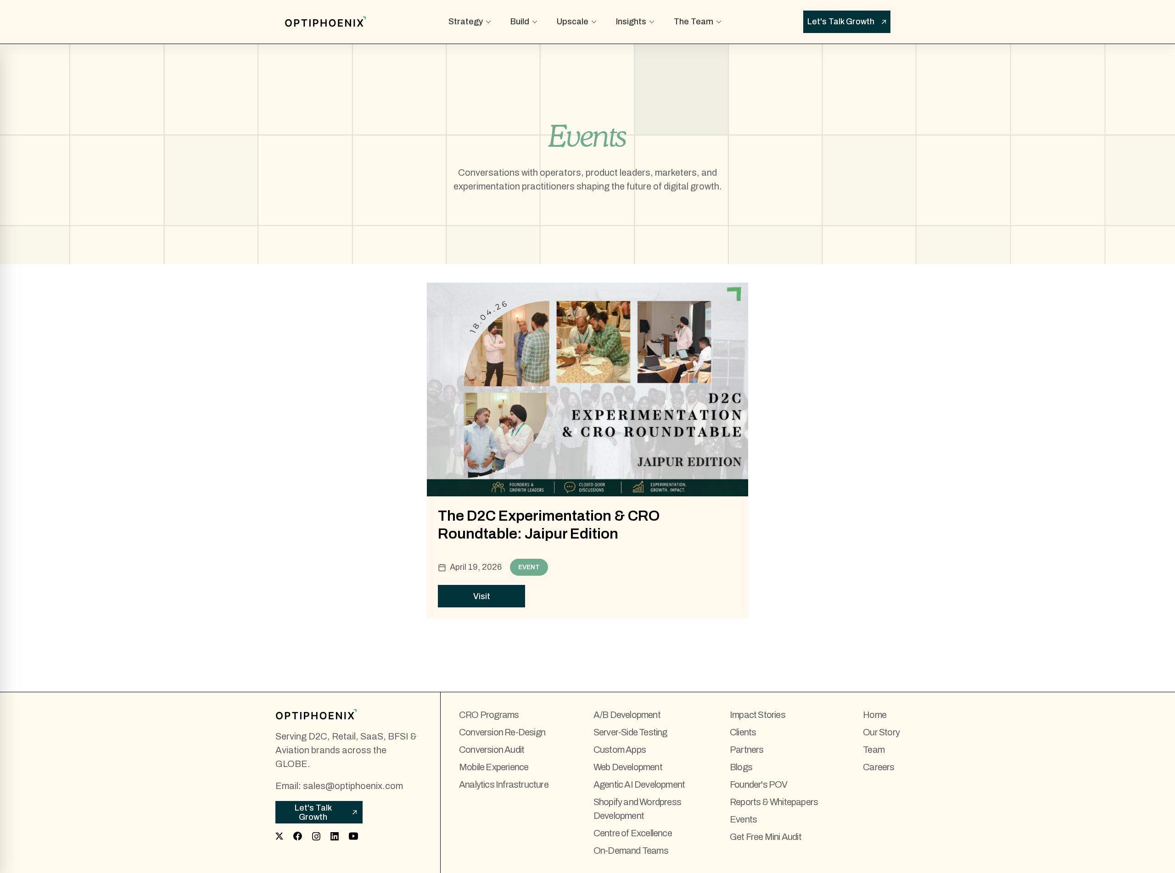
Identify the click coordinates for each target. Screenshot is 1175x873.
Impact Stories (757, 715)
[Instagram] (316, 836)
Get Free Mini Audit (765, 837)
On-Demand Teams (630, 850)
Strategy (465, 21)
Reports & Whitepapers (774, 802)
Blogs (741, 767)
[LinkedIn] (334, 836)
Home (874, 715)
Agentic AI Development (639, 784)
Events (743, 819)
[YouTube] (353, 836)
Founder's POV (759, 784)
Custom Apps (619, 750)
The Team (693, 21)
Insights (631, 21)
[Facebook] (297, 836)
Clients (743, 732)
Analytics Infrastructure (503, 784)
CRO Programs (489, 715)
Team (873, 750)
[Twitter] (279, 836)
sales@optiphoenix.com (353, 786)
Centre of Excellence (632, 833)
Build (519, 21)
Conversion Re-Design (502, 732)
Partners (747, 750)
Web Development (627, 767)
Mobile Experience (493, 767)
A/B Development (626, 715)
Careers (878, 767)
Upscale (572, 21)
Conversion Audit (491, 750)
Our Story (881, 732)
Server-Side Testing (630, 732)
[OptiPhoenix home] (348, 714)
